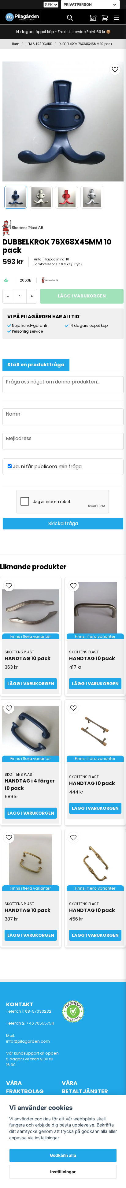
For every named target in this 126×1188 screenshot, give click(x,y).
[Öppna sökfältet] (70, 18)
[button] (114, 69)
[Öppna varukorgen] (105, 18)
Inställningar (63, 1171)
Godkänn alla (63, 1155)
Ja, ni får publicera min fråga (47, 466)
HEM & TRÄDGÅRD (38, 44)
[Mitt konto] (93, 18)
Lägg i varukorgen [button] (30, 684)
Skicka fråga (63, 523)
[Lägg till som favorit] (81, 18)
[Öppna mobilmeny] (116, 18)
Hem (15, 44)
